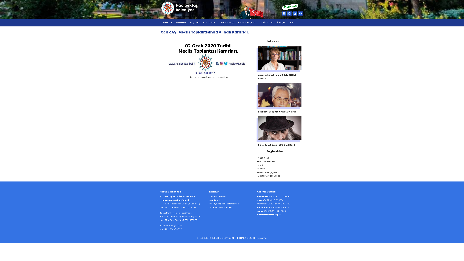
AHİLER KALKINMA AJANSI (269, 176)
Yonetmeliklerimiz (218, 196)
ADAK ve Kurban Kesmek (221, 207)
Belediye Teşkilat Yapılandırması (224, 204)
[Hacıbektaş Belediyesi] (183, 14)
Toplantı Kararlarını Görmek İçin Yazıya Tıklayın (208, 77)
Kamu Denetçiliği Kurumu (269, 172)
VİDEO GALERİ (264, 158)
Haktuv (261, 168)
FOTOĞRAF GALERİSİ (267, 161)
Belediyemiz (215, 200)
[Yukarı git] (459, 256)
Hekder (261, 165)
